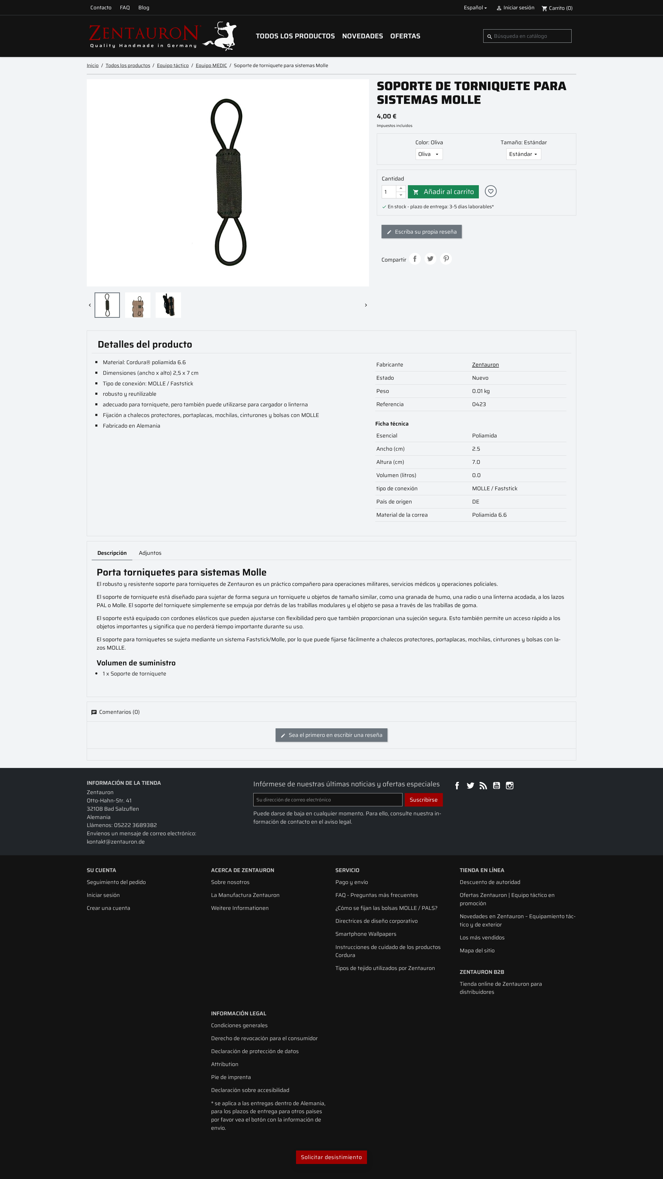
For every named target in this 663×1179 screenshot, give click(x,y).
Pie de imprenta (231, 1077)
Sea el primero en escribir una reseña (335, 735)
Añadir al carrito (443, 191)
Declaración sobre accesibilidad (250, 1090)
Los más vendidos (482, 937)
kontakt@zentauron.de (116, 841)
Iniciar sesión (103, 895)
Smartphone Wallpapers (366, 934)
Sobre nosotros (230, 882)
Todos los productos (295, 36)
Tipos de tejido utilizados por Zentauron (385, 968)
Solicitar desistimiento (331, 1157)
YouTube (497, 786)
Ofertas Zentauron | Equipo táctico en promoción (507, 899)
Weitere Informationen (240, 908)
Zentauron (485, 364)
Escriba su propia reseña (425, 231)
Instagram (510, 786)
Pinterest (446, 259)
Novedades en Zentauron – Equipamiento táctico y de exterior (518, 920)
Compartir (415, 259)
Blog (143, 7)
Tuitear (430, 259)
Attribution (225, 1064)
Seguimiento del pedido (116, 882)
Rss (484, 786)
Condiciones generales (239, 1025)
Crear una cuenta (108, 908)
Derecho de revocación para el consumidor (264, 1038)
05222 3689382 (135, 825)
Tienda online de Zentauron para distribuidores (501, 988)
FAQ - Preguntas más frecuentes (376, 895)
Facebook (458, 786)
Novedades (362, 36)
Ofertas (405, 36)
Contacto (101, 7)
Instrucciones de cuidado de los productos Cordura (388, 951)
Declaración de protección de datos (255, 1051)
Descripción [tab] (112, 553)
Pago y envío (351, 882)
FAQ (125, 7)
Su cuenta (101, 870)
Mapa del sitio (477, 950)
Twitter (471, 786)
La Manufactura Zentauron (245, 895)
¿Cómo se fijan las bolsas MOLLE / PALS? (386, 908)
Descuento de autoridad (490, 882)
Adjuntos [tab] (150, 553)
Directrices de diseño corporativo (376, 921)
